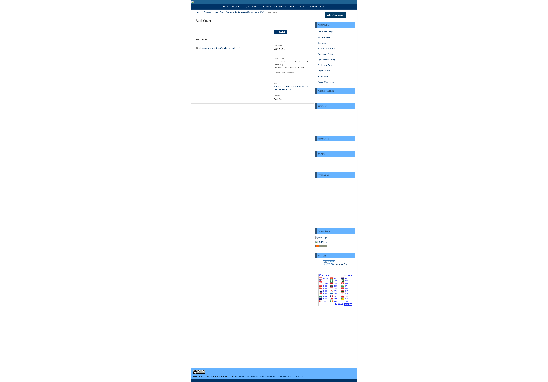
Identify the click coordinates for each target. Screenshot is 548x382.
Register (236, 6)
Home (226, 6)
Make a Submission (335, 15)
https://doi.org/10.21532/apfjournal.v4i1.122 (220, 48)
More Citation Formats (285, 72)
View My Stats (342, 264)
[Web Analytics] (329, 264)
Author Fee (323, 76)
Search (302, 6)
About (254, 6)
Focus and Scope (325, 32)
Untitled (281, 32)
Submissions (280, 6)
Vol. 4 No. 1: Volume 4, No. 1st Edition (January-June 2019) (239, 12)
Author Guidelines (326, 82)
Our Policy (266, 6)
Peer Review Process (327, 48)
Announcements (317, 6)
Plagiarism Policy (325, 54)
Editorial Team (324, 37)
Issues (293, 6)
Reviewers (323, 43)
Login (246, 6)
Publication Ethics (325, 65)
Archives (207, 12)
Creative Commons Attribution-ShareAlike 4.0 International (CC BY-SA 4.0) (270, 376)
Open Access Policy (326, 59)
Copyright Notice (325, 71)
